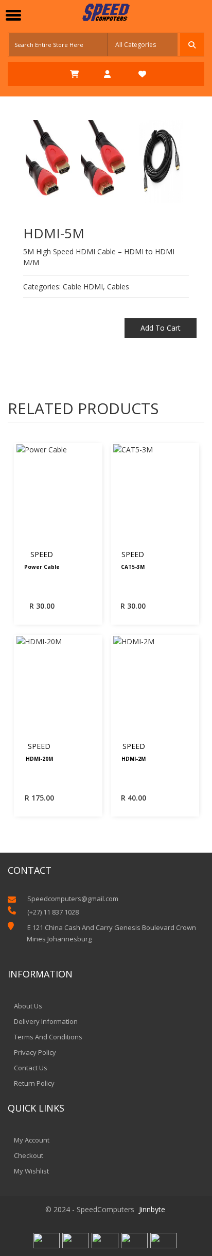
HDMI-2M (133, 759)
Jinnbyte (152, 1209)
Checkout (28, 1155)
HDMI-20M (39, 759)
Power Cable (42, 567)
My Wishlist (31, 1171)
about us (28, 1005)
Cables (118, 286)
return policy (34, 1083)
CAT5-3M (133, 567)
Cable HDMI (83, 286)
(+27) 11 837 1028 (53, 912)
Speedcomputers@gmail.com (72, 898)
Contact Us (30, 1067)
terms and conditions (48, 1036)
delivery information (46, 1021)
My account (31, 1140)
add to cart (160, 328)
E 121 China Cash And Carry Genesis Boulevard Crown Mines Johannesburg (111, 933)
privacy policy (35, 1052)
